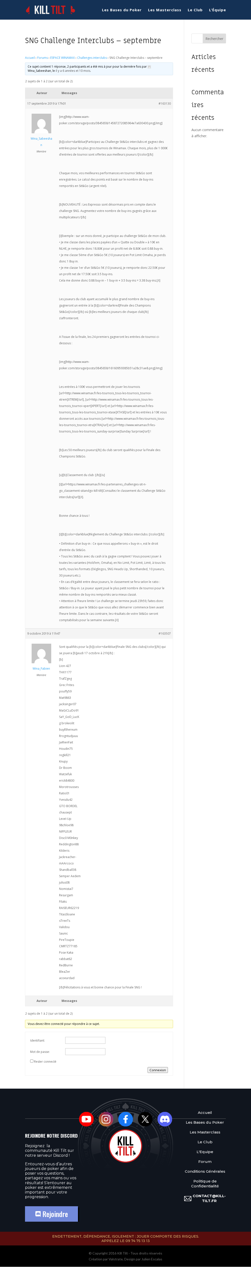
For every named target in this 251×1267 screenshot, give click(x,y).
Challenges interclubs (92, 58)
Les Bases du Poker (122, 10)
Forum (205, 1161)
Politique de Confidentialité (205, 1183)
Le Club (195, 10)
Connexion (158, 1070)
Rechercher (214, 38)
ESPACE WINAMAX (62, 58)
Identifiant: (37, 1040)
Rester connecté (45, 1061)
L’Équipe (217, 10)
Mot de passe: (40, 1052)
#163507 (165, 633)
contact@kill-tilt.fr (209, 1198)
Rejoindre (54, 1214)
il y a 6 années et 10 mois (73, 71)
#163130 (165, 103)
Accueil (30, 58)
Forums (42, 58)
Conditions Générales (205, 1171)
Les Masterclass (164, 10)
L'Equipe (205, 1151)
